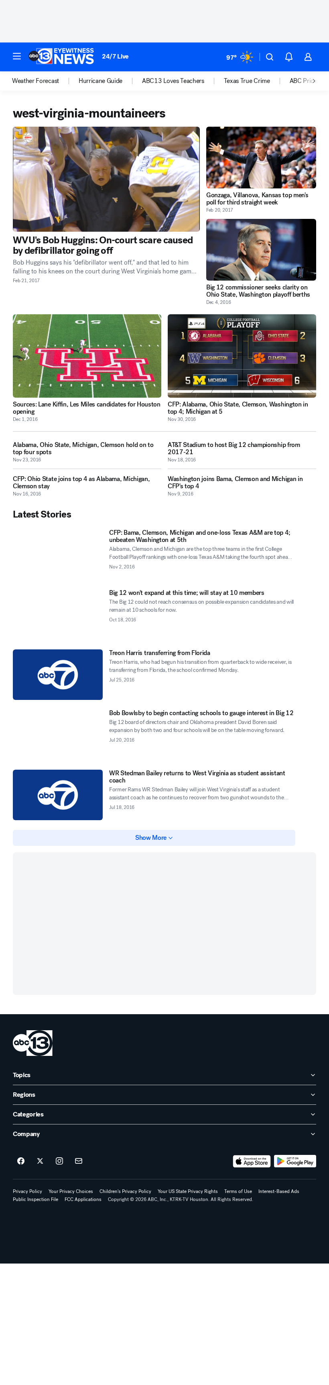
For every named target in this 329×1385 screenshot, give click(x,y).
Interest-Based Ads (278, 1191)
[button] (16, 56)
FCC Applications (83, 1199)
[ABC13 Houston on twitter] (40, 1161)
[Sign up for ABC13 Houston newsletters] (79, 1161)
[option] (45, 81)
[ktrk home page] (33, 1043)
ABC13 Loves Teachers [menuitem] (173, 81)
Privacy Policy (27, 1191)
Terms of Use (238, 1191)
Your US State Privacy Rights (188, 1191)
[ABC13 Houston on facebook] (21, 1161)
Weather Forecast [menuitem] (35, 81)
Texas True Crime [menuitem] (247, 81)
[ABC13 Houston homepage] (61, 57)
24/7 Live (115, 56)
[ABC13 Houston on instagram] (59, 1161)
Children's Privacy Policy (125, 1191)
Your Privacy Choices (71, 1191)
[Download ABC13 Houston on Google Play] (295, 1161)
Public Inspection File (35, 1199)
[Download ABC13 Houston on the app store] (252, 1161)
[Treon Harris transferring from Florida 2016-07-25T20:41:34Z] (58, 674)
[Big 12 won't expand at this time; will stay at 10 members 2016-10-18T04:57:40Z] (58, 614)
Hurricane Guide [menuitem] (100, 81)
